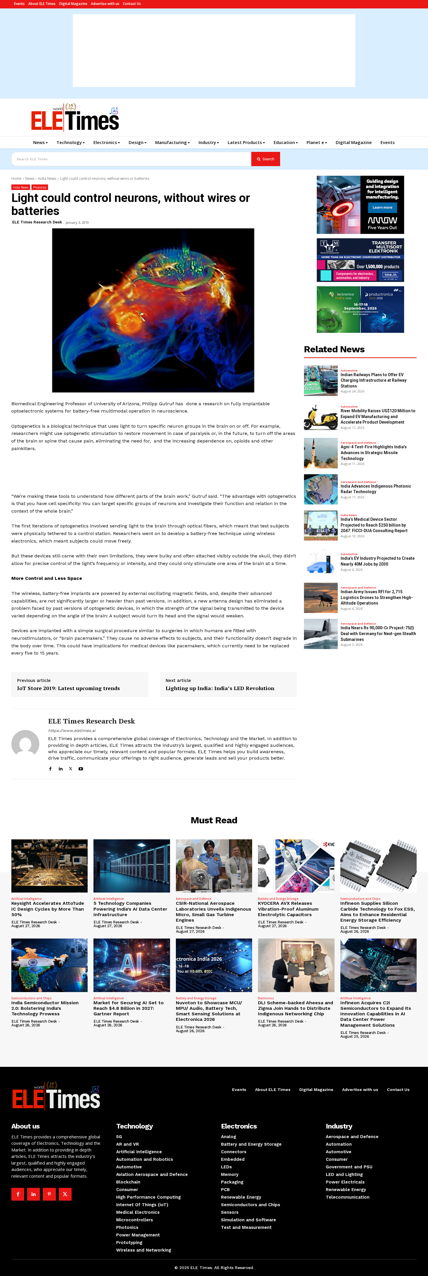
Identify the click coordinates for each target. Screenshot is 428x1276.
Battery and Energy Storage (278, 898)
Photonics (39, 187)
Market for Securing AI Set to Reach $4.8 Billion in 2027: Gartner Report (128, 1008)
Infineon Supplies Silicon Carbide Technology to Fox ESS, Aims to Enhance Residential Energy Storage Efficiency (377, 911)
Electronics (266, 998)
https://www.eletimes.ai (71, 730)
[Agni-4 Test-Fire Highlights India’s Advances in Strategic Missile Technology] (321, 453)
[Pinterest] (49, 1194)
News (29, 178)
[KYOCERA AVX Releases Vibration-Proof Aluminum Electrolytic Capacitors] (296, 866)
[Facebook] (50, 768)
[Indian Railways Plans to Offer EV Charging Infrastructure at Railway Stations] (321, 380)
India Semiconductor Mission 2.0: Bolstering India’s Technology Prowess (45, 1008)
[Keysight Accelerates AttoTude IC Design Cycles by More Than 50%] (49, 866)
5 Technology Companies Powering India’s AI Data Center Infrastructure (130, 908)
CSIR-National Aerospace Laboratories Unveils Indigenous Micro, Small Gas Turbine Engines (213, 911)
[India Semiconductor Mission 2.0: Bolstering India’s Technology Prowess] (49, 965)
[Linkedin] (60, 768)
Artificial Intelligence (26, 898)
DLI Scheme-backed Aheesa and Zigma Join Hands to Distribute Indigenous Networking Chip (295, 1008)
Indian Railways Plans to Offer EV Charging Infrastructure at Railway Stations (373, 380)
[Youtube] (81, 768)
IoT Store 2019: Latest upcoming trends (68, 688)
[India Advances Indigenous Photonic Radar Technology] (321, 489)
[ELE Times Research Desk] (25, 744)
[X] (70, 768)
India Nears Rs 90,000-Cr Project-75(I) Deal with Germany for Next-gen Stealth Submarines (378, 633)
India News (47, 178)
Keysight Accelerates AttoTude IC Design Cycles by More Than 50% (47, 908)
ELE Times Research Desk (37, 222)
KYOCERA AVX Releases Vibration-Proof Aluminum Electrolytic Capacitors (288, 908)
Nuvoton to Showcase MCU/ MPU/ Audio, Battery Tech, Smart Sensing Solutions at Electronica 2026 (209, 1011)
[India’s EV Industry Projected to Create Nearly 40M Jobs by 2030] (321, 561)
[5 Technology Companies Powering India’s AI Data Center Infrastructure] (131, 866)
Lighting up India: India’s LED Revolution (220, 688)
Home (16, 178)
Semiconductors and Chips (360, 898)
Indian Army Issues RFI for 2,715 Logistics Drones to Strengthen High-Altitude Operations (377, 597)
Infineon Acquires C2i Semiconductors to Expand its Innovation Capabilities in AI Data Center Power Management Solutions (375, 1014)
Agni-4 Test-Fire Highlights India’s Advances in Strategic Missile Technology (374, 453)
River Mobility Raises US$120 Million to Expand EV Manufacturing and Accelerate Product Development (378, 416)
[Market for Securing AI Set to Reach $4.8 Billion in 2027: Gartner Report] (131, 965)
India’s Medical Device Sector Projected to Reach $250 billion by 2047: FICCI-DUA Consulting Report (374, 525)
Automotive (349, 370)
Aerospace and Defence (358, 442)
